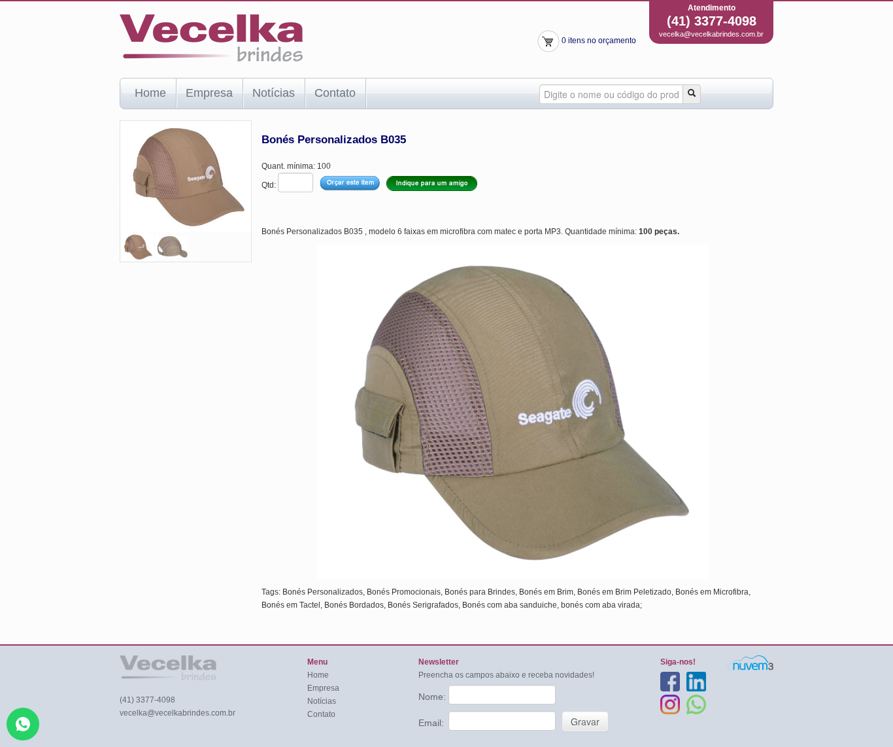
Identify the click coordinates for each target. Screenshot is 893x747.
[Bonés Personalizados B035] (137, 246)
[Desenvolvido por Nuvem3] (750, 662)
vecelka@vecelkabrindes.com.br (711, 34)
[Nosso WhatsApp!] (23, 723)
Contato (335, 92)
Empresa (209, 92)
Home (150, 92)
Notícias (273, 92)
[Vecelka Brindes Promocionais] (211, 37)
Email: (432, 723)
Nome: (433, 696)
